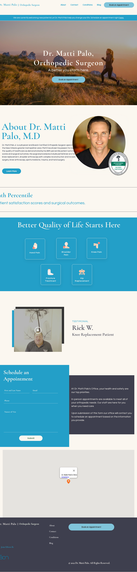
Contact (52, 531)
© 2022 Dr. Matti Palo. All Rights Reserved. (89, 563)
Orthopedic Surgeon (29, 4)
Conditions (53, 537)
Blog (51, 543)
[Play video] (38, 330)
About (52, 525)
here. (121, 18)
